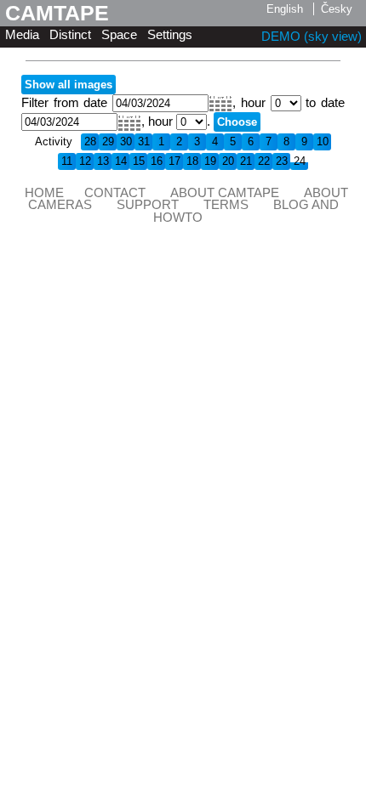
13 (103, 161)
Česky (336, 9)
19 (210, 161)
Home (44, 193)
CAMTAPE (57, 13)
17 (174, 161)
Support (148, 205)
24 (300, 161)
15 (139, 161)
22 (264, 161)
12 (85, 161)
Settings (169, 35)
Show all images (68, 84)
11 (66, 161)
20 (228, 161)
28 (90, 141)
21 (246, 161)
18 (192, 161)
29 (108, 141)
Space (119, 35)
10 (323, 141)
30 (126, 141)
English (284, 9)
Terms (226, 205)
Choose (237, 122)
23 (282, 161)
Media (22, 35)
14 (121, 161)
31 (144, 141)
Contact (115, 193)
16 (157, 161)
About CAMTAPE (224, 193)
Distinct (70, 35)
